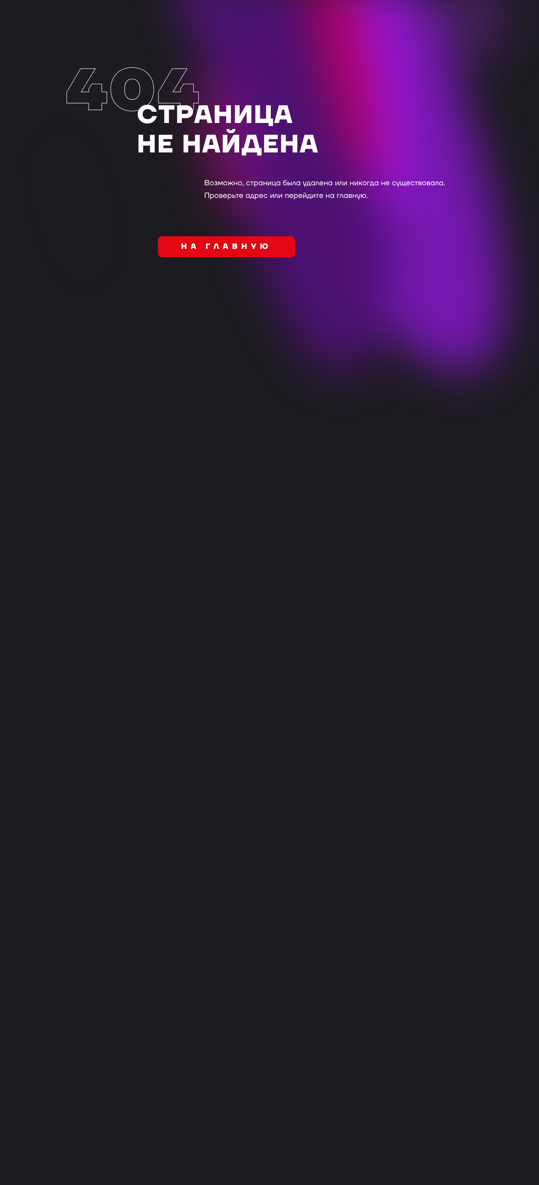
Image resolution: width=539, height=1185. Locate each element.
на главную (226, 247)
